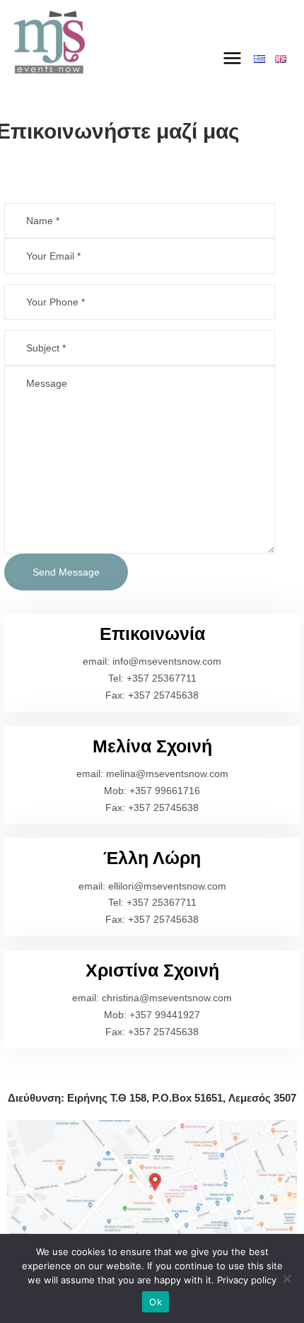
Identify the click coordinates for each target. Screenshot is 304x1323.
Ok (155, 1301)
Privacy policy (246, 1280)
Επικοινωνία (152, 633)
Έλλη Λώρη (152, 858)
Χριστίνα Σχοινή (152, 970)
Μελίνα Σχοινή (152, 746)
